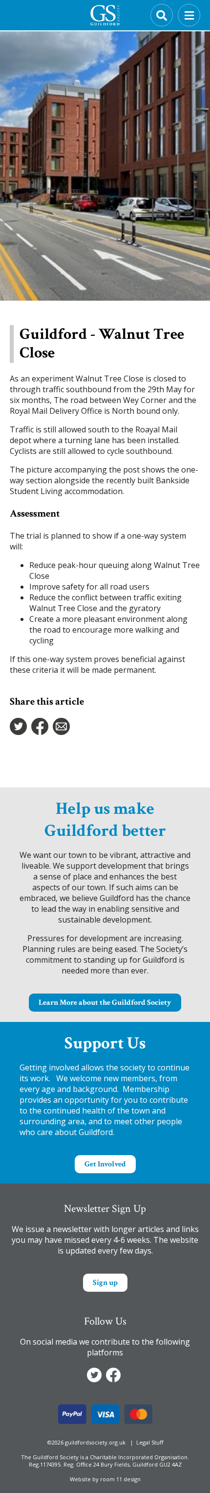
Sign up (105, 1283)
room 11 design (120, 1479)
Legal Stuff (149, 1442)
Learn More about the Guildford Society (105, 1002)
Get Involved (105, 1164)
